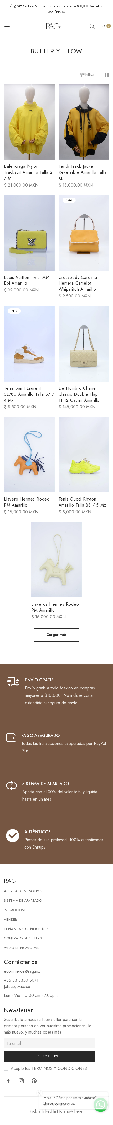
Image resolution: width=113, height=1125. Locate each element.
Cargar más (56, 634)
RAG (64, 1105)
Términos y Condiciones (26, 928)
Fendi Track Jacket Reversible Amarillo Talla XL (83, 172)
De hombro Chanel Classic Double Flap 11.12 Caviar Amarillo (79, 394)
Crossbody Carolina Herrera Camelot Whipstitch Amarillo (78, 283)
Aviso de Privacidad (21, 947)
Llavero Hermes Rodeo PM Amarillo (27, 502)
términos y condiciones (59, 1069)
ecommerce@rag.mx (22, 971)
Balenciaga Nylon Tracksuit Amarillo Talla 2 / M (28, 172)
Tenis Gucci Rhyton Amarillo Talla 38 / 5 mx (82, 502)
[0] (103, 27)
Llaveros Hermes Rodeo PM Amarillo (55, 607)
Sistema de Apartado (23, 900)
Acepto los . (49, 1069)
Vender (10, 919)
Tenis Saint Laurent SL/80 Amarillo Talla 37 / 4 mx (29, 394)
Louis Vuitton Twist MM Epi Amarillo (27, 280)
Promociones (16, 909)
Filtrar (90, 75)
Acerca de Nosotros (23, 891)
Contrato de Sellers (23, 938)
